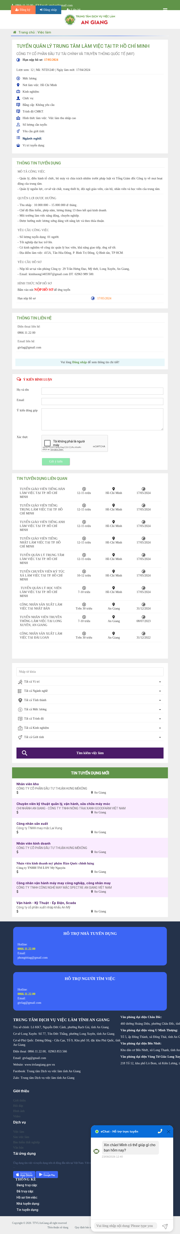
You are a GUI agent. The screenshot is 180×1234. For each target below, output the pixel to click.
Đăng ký (25, 9)
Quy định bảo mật (84, 1227)
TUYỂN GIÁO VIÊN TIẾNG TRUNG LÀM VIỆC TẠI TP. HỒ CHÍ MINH (41, 509)
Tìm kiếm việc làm (90, 753)
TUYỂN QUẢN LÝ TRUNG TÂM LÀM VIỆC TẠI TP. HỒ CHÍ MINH (42, 559)
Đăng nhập (50, 9)
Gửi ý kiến (56, 461)
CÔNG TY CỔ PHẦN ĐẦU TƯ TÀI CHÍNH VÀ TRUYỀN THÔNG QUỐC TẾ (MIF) (75, 54)
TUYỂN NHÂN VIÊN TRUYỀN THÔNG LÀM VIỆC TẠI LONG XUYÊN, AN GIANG (41, 621)
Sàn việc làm (21, 1137)
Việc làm (44, 32)
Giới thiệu (19, 1100)
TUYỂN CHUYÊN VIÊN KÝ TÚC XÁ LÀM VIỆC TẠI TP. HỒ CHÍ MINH (42, 575)
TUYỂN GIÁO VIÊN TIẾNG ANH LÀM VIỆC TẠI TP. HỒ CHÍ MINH (42, 526)
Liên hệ (75, 9)
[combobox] (90, 681)
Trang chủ (26, 32)
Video (16, 1116)
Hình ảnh (19, 1111)
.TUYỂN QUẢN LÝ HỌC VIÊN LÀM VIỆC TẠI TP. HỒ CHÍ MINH (40, 592)
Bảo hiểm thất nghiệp (26, 1142)
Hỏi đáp (18, 1105)
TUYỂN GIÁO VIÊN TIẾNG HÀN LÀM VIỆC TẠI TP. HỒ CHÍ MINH (42, 493)
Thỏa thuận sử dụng (57, 1227)
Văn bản (18, 1147)
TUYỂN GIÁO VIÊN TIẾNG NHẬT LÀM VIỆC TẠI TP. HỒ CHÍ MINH (40, 542)
